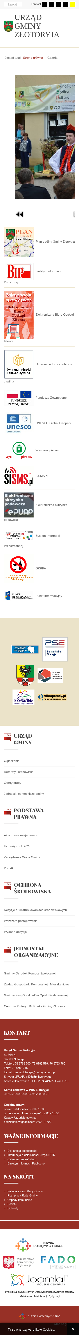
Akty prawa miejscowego (21, 835)
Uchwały (12, 1208)
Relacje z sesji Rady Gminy (25, 1191)
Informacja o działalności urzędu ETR (31, 1155)
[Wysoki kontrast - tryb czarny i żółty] (65, 4)
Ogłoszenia (12, 761)
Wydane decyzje (15, 931)
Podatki (9, 868)
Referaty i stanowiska (19, 771)
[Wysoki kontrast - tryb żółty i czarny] (72, 4)
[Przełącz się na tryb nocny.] (51, 4)
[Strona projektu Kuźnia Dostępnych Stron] (39, 1244)
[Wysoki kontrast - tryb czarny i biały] (58, 4)
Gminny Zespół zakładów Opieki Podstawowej (36, 995)
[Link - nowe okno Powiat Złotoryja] (25, 675)
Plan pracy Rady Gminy (22, 1195)
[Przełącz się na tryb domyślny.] (44, 4)
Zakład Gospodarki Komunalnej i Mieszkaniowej (37, 984)
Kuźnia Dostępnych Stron (43, 1316)
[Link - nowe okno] (25, 649)
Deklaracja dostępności (22, 1150)
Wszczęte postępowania (21, 921)
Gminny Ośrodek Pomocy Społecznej (30, 973)
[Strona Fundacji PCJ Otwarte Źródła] (39, 1279)
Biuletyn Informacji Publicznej (26, 1163)
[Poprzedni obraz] (19, 214)
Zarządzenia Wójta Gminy (22, 857)
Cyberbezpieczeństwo (21, 1159)
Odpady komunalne (19, 1200)
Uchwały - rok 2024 (17, 846)
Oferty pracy (12, 782)
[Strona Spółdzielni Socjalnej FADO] (57, 1262)
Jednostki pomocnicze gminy (24, 793)
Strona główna (33, 57)
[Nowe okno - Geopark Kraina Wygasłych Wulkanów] (50, 675)
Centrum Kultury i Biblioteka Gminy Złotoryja (34, 1006)
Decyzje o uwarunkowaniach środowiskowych (35, 910)
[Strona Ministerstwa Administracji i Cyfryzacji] (19, 1262)
